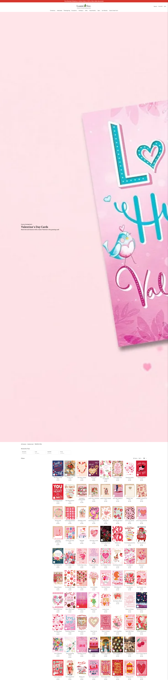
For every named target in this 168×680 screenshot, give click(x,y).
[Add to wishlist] (54, 475)
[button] (140, 458)
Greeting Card (30, 444)
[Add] (61, 474)
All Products (23, 444)
